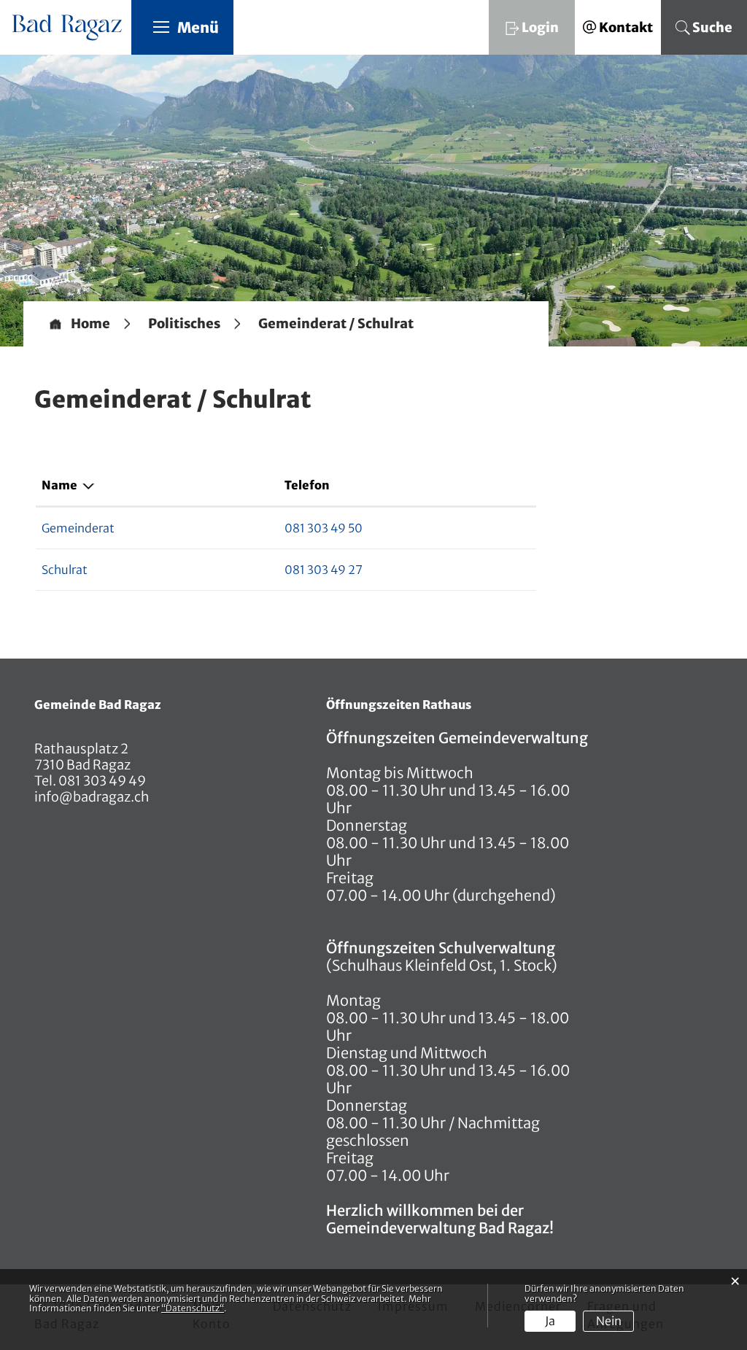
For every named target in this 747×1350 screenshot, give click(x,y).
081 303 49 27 (324, 569)
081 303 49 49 (101, 780)
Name (59, 485)
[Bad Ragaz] (68, 23)
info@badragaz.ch (92, 796)
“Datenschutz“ (192, 1308)
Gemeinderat (78, 528)
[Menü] (161, 26)
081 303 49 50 (324, 528)
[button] (184, 323)
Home (90, 323)
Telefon (307, 485)
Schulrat (65, 569)
